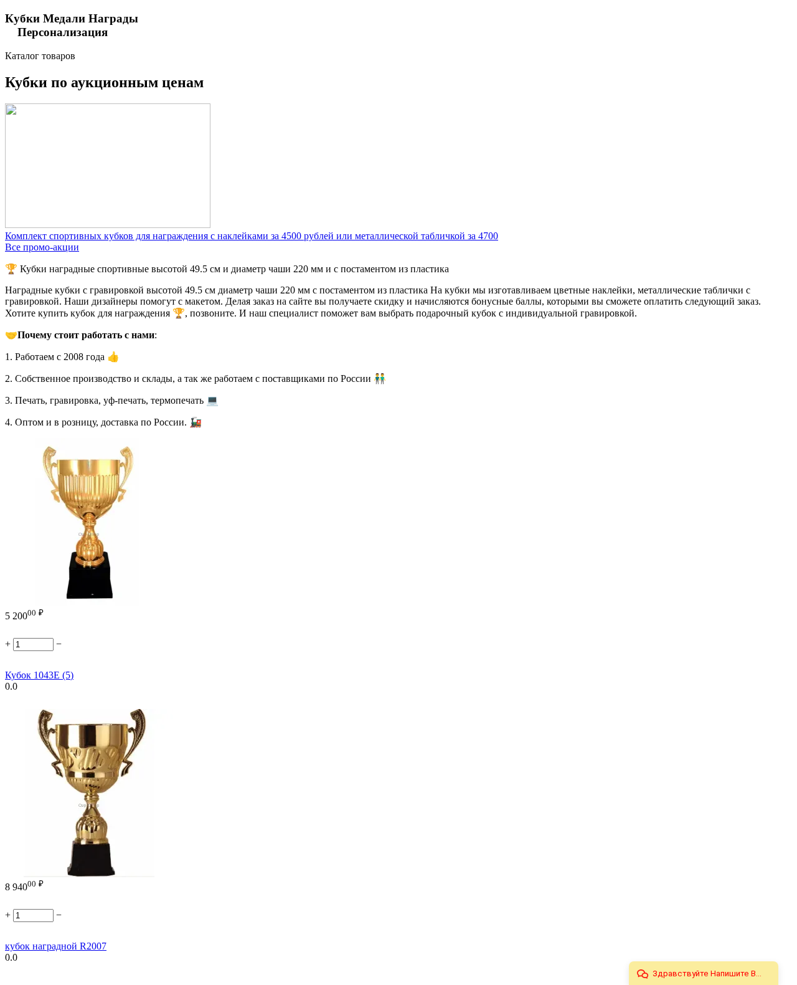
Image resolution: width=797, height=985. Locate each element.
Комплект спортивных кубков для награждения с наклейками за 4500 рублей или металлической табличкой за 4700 (251, 236)
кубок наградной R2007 (55, 946)
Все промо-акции (42, 247)
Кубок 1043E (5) (39, 675)
